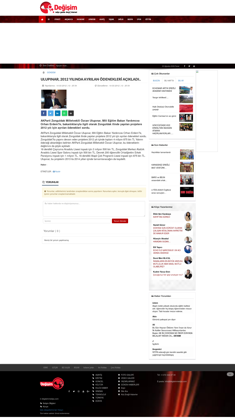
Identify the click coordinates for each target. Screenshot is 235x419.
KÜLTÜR (99, 384)
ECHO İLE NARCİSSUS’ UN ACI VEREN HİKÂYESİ (167, 251)
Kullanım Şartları (89, 367)
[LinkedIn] (57, 113)
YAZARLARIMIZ (128, 381)
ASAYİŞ (102, 19)
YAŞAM (111, 19)
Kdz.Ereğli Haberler (129, 394)
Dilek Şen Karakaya (162, 213)
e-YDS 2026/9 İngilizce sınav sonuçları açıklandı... (161, 192)
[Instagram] (78, 392)
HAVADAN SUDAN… (162, 241)
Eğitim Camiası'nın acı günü (164, 116)
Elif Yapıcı (157, 247)
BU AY (181, 80)
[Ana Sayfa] (58, 7)
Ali (153, 324)
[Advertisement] (117, 43)
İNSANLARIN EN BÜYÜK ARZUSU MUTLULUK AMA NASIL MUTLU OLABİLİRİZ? (168, 264)
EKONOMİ (80, 19)
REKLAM (76, 367)
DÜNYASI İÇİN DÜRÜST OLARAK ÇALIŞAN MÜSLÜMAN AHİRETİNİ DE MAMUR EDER (168, 231)
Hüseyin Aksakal (161, 238)
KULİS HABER (101, 387)
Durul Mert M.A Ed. (161, 258)
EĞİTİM (148, 19)
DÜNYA (98, 401)
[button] (49, 19)
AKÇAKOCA (69, 19)
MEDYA (130, 19)
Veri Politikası (102, 367)
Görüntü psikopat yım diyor (164, 319)
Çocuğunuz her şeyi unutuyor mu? (168, 274)
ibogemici (157, 349)
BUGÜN (156, 80)
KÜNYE (46, 367)
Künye (45, 406)
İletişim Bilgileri (49, 403)
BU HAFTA (169, 80)
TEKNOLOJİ (100, 394)
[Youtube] (194, 66)
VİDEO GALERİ (127, 378)
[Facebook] (184, 66)
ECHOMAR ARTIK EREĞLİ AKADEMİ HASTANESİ (164, 89)
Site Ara (124, 391)
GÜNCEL (99, 381)
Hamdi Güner (159, 225)
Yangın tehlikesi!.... (160, 97)
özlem (155, 302)
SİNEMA (99, 391)
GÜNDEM (92, 19)
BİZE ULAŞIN (66, 367)
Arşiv (123, 387)
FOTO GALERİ (127, 374)
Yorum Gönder (120, 221)
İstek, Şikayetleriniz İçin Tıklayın (51, 410)
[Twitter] (189, 66)
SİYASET (57, 19)
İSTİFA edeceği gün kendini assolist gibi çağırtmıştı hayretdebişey (169, 353)
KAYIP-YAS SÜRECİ (161, 216)
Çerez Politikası (115, 367)
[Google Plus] (88, 392)
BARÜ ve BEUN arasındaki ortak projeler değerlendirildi (161, 180)
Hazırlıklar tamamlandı (161, 152)
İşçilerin (155, 344)
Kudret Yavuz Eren (161, 271)
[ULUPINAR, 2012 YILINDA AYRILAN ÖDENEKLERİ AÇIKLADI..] (54, 98)
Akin (154, 316)
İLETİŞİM (55, 367)
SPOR (139, 19)
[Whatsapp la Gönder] (64, 113)
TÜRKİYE (99, 397)
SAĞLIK (120, 19)
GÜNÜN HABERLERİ (130, 384)
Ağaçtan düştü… (62, 65)
